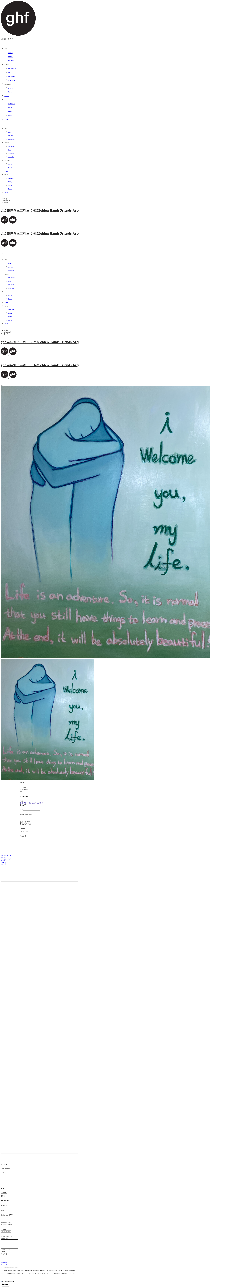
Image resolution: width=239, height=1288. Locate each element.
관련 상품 (3, 864)
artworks (11, 80)
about (10, 53)
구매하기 (3, 1192)
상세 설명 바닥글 (6, 859)
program (11, 76)
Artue (6, 119)
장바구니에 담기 (5, 1231)
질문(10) (3, 862)
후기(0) (3, 860)
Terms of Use (4, 1262)
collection (11, 61)
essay (10, 108)
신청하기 (3, 1251)
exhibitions (12, 69)
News (10, 116)
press (10, 112)
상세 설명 (3, 857)
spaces (10, 57)
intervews (11, 104)
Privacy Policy (4, 1265)
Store (10, 92)
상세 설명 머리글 (6, 855)
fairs (9, 72)
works (10, 88)
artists (6, 96)
